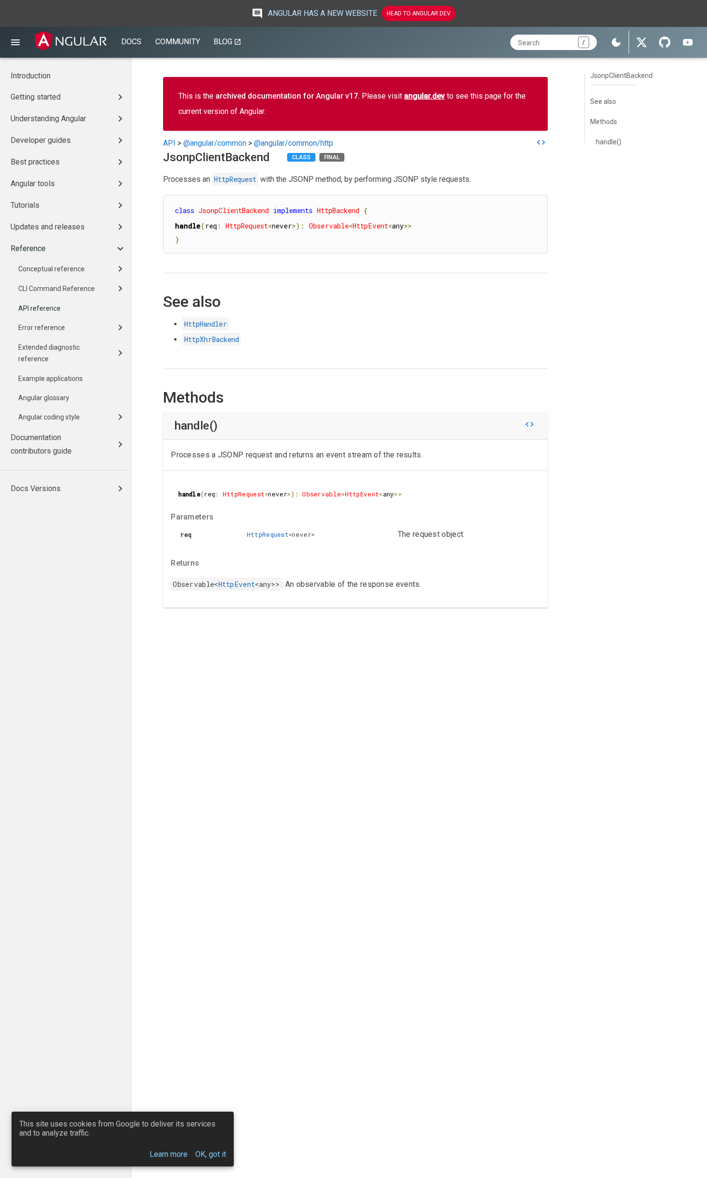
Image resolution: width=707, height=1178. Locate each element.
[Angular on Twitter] (641, 42)
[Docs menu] (15, 42)
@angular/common (214, 143)
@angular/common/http (293, 143)
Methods (603, 122)
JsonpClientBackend (621, 75)
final (332, 157)
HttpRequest (235, 179)
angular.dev (424, 96)
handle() (608, 142)
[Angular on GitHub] (664, 42)
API (169, 143)
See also (603, 101)
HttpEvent (236, 584)
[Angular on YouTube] (687, 42)
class (301, 157)
